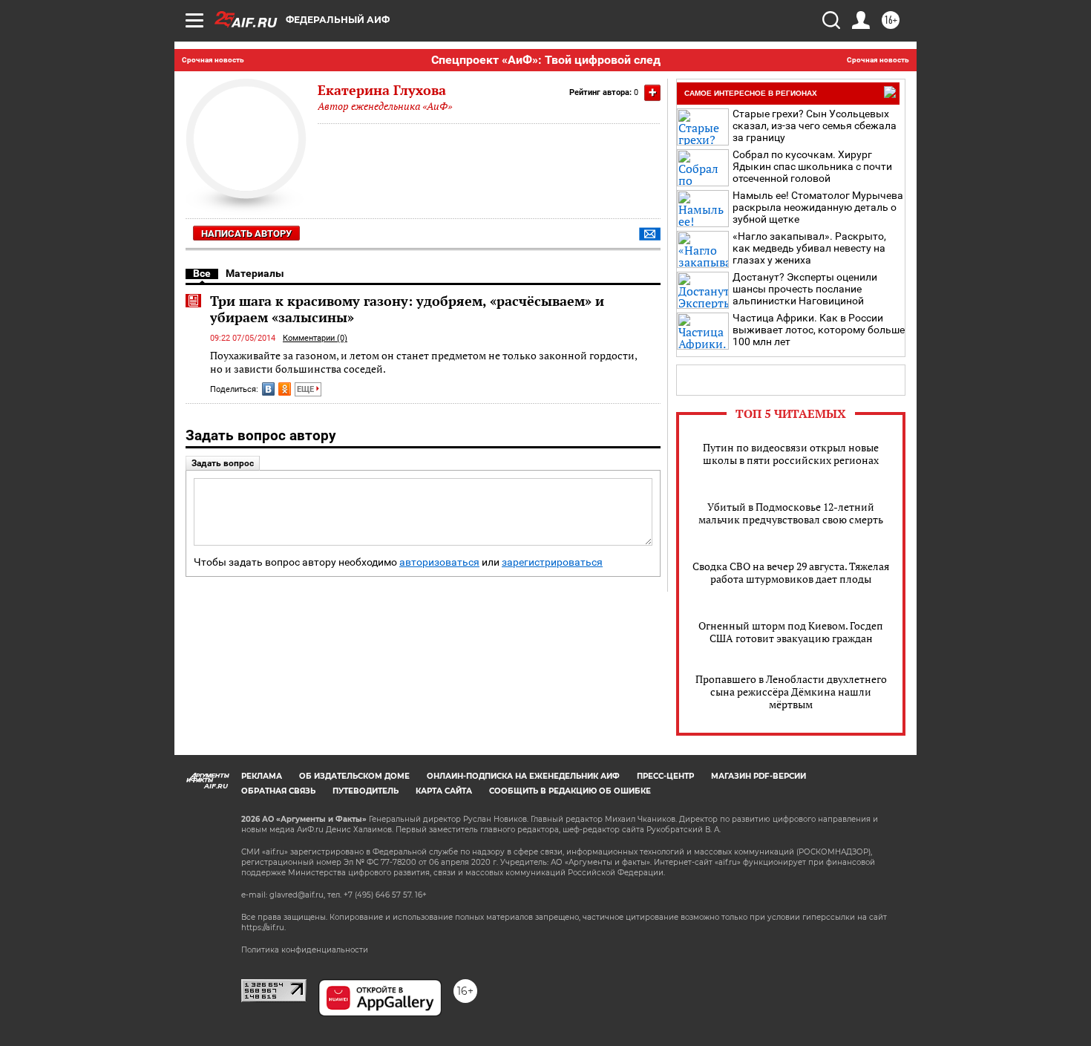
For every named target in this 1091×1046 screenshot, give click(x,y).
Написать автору (246, 233)
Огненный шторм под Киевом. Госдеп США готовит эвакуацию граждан (790, 631)
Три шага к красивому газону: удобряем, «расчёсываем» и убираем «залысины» (407, 309)
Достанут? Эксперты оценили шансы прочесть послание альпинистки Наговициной (805, 289)
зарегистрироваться (552, 562)
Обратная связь (278, 791)
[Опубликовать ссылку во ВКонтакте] (268, 389)
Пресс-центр (665, 776)
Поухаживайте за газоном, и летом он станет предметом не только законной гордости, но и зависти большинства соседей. (423, 362)
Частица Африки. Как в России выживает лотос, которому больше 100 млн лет (819, 329)
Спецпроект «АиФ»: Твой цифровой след (546, 60)
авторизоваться (439, 562)
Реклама (261, 776)
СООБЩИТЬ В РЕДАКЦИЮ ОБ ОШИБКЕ (570, 791)
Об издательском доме (354, 776)
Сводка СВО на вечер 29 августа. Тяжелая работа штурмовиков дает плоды (790, 572)
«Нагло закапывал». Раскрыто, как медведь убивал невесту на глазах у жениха (809, 248)
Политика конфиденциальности (304, 950)
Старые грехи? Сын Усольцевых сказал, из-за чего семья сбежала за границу (815, 125)
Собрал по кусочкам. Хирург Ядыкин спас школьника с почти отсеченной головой (812, 166)
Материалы (255, 273)
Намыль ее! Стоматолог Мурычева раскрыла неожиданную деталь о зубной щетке (818, 207)
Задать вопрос (222, 463)
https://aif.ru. (263, 927)
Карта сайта (444, 791)
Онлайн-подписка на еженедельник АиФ (523, 776)
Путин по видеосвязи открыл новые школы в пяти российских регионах (791, 453)
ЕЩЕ (306, 389)
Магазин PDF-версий (758, 776)
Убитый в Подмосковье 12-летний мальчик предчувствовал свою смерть (790, 513)
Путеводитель (365, 791)
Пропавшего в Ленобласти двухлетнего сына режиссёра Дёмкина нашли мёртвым (791, 691)
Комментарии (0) (315, 338)
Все (202, 273)
